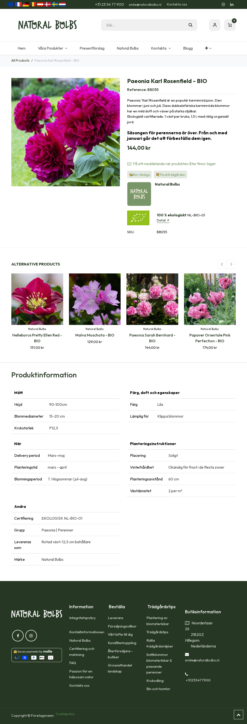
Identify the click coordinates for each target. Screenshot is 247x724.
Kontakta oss (177, 4)
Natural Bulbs (80, 640)
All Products (20, 60)
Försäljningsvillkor (122, 626)
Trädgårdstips (157, 632)
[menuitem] (21, 48)
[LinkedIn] (232, 4)
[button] (222, 264)
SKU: (130, 232)
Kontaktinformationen (86, 632)
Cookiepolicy (65, 714)
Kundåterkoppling (122, 642)
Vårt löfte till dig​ (120, 634)
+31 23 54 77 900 (109, 4)
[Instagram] (223, 4)
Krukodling (155, 680)
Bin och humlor (158, 688)
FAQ (72, 662)
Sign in (214, 25)
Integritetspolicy (82, 617)
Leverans (115, 617)
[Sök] (190, 25)
